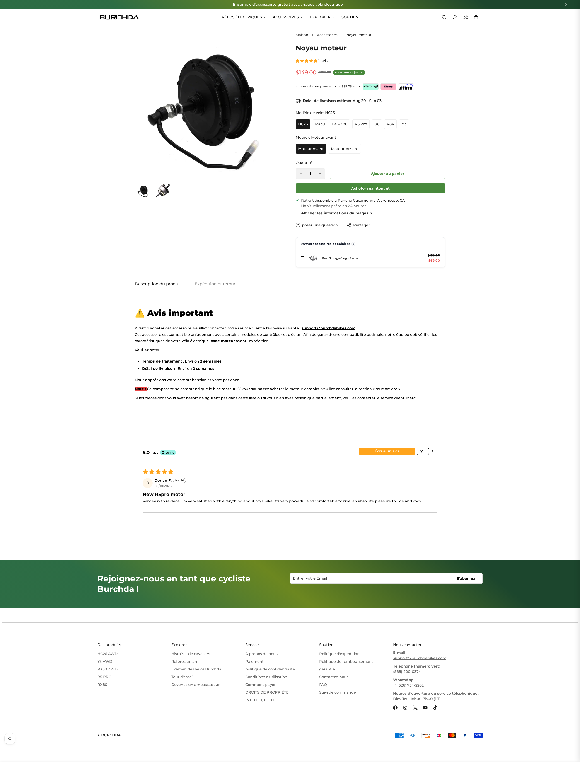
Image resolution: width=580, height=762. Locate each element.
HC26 (304, 125)
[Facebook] (395, 707)
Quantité (304, 163)
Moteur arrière (346, 150)
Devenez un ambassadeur (195, 684)
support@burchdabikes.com (419, 658)
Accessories (327, 35)
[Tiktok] (435, 707)
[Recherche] (444, 17)
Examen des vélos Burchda (196, 669)
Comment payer (260, 684)
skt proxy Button (387, 174)
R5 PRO (104, 677)
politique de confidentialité (270, 669)
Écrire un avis (387, 451)
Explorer (320, 17)
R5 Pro (362, 125)
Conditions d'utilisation (266, 677)
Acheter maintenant (370, 188)
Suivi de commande (337, 692)
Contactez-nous (333, 677)
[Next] (566, 4)
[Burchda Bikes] (118, 17)
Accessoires (286, 17)
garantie (327, 669)
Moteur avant (312, 150)
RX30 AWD (107, 669)
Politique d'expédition (339, 654)
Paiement (254, 661)
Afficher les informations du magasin (336, 213)
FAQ (323, 684)
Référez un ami (185, 661)
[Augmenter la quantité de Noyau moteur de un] (320, 174)
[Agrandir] (275, 39)
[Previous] (14, 4)
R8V (392, 125)
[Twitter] (415, 707)
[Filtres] (421, 451)
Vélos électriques (242, 17)
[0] (476, 17)
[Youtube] (425, 707)
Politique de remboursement (346, 661)
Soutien (349, 17)
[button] (307, 61)
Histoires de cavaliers (190, 654)
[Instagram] (405, 707)
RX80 (102, 684)
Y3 (405, 125)
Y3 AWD (104, 661)
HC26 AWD (107, 654)
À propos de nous (261, 654)
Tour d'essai (182, 677)
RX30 (321, 125)
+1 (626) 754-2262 (408, 685)
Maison (302, 35)
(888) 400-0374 (407, 672)
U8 (378, 125)
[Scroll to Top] (571, 737)
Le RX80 (341, 125)
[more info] (353, 244)
